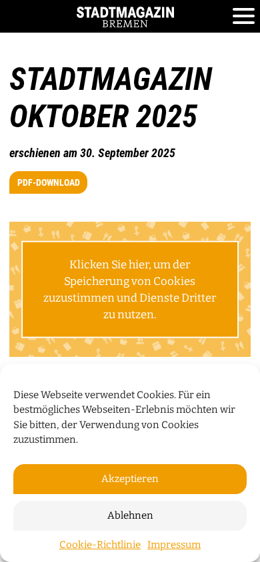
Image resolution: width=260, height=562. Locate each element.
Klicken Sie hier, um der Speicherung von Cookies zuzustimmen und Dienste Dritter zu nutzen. (129, 289)
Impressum (174, 545)
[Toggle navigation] (243, 16)
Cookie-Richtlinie (100, 545)
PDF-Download (48, 182)
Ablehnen (130, 515)
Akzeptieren (130, 479)
